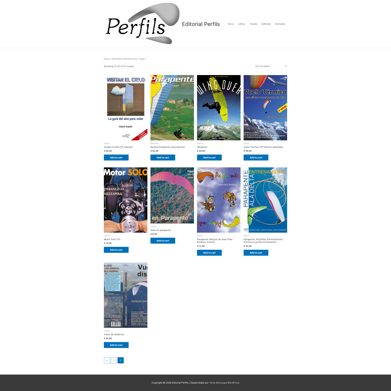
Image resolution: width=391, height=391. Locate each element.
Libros (241, 23)
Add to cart (116, 157)
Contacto (280, 23)
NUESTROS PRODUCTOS (124, 59)
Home (107, 59)
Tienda (253, 23)
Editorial (266, 23)
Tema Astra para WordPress (224, 382)
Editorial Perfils (201, 24)
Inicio (231, 23)
